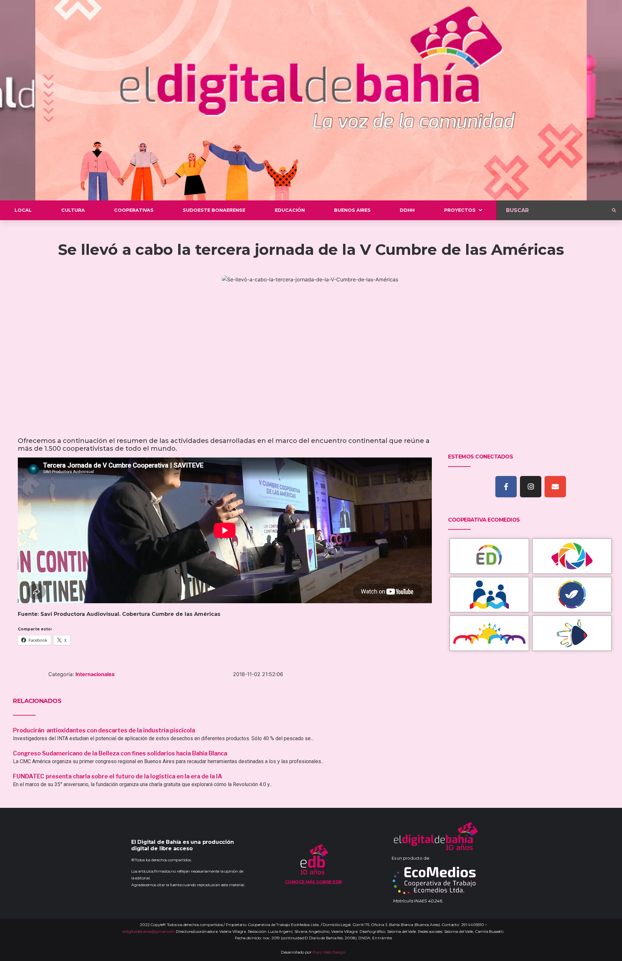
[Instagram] (530, 486)
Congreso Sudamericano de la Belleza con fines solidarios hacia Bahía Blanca (120, 753)
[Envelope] (555, 486)
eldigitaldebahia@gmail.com (148, 931)
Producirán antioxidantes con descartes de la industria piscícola (104, 730)
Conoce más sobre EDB (313, 881)
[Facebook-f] (506, 486)
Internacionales (95, 674)
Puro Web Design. (329, 952)
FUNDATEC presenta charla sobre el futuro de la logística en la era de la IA (117, 776)
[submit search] (614, 210)
